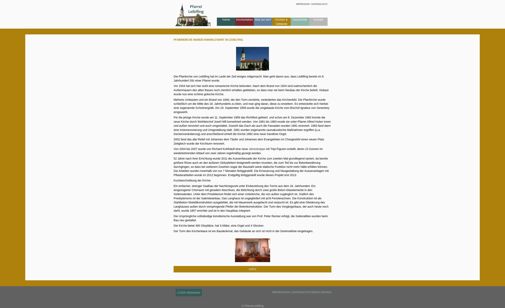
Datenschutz (319, 4)
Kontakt (318, 19)
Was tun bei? (263, 19)
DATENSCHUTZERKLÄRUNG (311, 292)
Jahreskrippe (257, 149)
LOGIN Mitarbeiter (188, 292)
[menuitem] (226, 22)
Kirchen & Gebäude (281, 21)
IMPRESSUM (281, 292)
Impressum (302, 4)
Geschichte (300, 19)
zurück (252, 269)
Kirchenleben (244, 19)
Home (226, 19)
